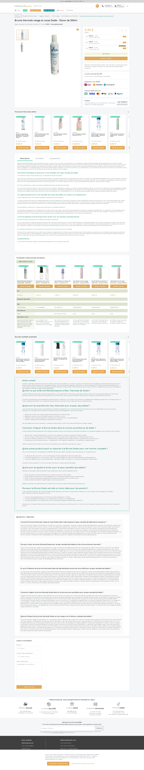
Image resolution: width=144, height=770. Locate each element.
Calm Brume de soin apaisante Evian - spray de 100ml (118, 282)
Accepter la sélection (58, 763)
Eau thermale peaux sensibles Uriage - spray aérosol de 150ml (117, 360)
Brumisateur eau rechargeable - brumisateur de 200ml (43, 282)
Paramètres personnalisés (83, 763)
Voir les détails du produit (57, 24)
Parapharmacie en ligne (29, 16)
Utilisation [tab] (39, 158)
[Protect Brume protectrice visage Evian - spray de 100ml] (100, 272)
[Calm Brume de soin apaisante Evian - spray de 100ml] (118, 272)
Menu (18, 10)
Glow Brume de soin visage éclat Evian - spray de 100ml (81, 282)
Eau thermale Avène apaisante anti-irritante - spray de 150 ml (79, 360)
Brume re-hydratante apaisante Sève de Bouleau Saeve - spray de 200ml (22, 135)
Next (128, 112)
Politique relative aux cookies (53, 759)
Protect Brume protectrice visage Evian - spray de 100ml (117, 135)
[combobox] (66, 6)
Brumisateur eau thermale (70, 16)
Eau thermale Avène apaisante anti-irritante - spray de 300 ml (42, 135)
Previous (126, 112)
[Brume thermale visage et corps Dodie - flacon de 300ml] (25, 272)
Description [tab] (25, 158)
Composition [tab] (55, 158)
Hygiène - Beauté (44, 16)
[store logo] (23, 6)
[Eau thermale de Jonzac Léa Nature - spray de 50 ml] (62, 272)
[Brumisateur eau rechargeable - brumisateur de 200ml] (44, 272)
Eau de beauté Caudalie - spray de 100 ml (79, 134)
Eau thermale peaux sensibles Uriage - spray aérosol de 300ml (98, 135)
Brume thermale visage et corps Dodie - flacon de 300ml (24, 282)
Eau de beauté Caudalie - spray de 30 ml (61, 134)
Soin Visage (55, 16)
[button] (77, 29)
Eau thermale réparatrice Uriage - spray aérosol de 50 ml (98, 360)
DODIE (47, 24)
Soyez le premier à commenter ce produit (27, 24)
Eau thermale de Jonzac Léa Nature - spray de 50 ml (62, 282)
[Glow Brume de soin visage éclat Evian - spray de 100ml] (81, 272)
